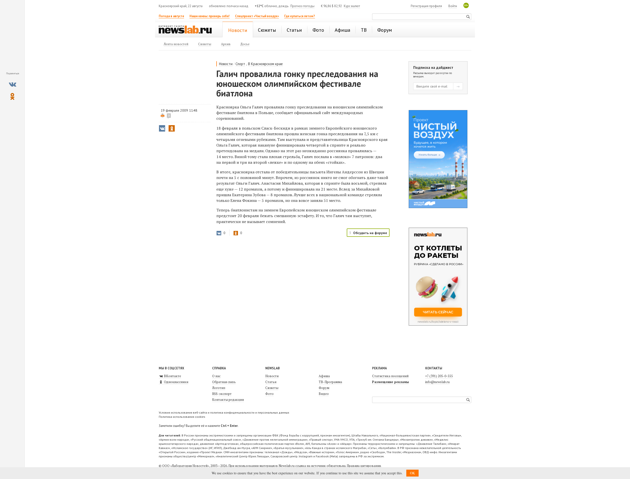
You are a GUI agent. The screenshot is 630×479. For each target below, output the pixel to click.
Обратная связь (224, 382)
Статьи (270, 382)
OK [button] (412, 473)
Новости (226, 63)
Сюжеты (271, 388)
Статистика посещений (390, 376)
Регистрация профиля (426, 6)
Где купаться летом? (299, 16)
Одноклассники (175, 382)
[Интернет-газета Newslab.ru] (187, 30)
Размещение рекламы (390, 382)
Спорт (240, 63)
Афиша (324, 376)
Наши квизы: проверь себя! (209, 16)
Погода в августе (171, 16)
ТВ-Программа (330, 382)
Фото (269, 393)
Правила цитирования (364, 466)
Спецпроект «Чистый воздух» (257, 16)
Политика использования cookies (182, 417)
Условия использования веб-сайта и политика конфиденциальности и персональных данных (224, 412)
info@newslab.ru (437, 382)
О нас (216, 376)
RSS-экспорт (222, 393)
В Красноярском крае (265, 63)
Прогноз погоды (302, 6)
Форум (324, 388)
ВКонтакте (172, 376)
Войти (452, 6)
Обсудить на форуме (370, 233)
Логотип (218, 388)
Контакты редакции (228, 399)
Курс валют (352, 6)
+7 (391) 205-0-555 (439, 376)
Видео (324, 393)
